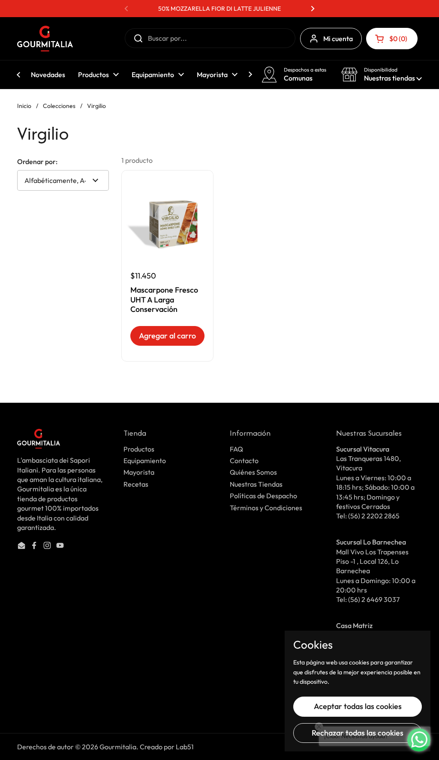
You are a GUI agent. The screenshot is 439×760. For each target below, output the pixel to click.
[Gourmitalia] (45, 38)
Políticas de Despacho (263, 495)
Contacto (244, 460)
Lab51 (185, 746)
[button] (392, 38)
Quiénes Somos (253, 472)
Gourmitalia (117, 746)
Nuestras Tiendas (256, 484)
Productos (138, 449)
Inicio (24, 106)
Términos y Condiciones (266, 507)
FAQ (236, 449)
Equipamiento (144, 460)
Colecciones (59, 106)
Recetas (135, 484)
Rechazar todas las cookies (357, 733)
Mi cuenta (338, 38)
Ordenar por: (37, 161)
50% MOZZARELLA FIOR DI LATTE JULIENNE (219, 9)
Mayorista (138, 472)
